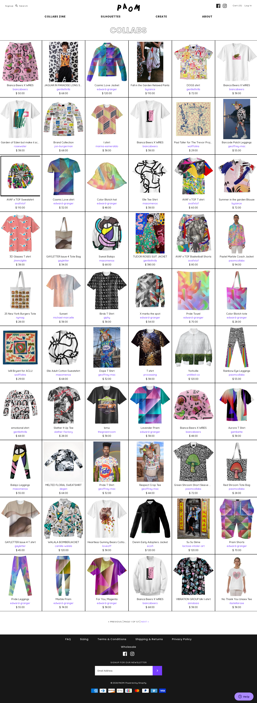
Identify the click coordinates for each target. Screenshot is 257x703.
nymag (20, 317)
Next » (145, 621)
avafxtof (20, 203)
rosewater (20, 146)
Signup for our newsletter (128, 662)
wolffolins (193, 146)
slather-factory (63, 431)
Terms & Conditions (112, 639)
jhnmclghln (20, 260)
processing (150, 374)
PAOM (121, 683)
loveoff (106, 546)
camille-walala (63, 546)
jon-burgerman (63, 146)
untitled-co (193, 374)
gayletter (63, 260)
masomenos (150, 203)
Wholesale (128, 647)
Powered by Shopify (135, 683)
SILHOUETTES (111, 16)
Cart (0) (238, 5)
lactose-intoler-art (193, 546)
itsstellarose (237, 603)
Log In (248, 5)
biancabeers (20, 89)
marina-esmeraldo (107, 146)
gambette (237, 431)
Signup (9, 6)
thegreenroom (107, 431)
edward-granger (107, 89)
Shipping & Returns (149, 639)
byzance (150, 89)
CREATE (161, 16)
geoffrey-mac (236, 146)
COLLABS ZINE (55, 16)
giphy (107, 317)
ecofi (150, 546)
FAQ (68, 639)
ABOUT (207, 16)
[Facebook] (218, 6)
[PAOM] (128, 5)
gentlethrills (63, 89)
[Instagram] (225, 6)
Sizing (84, 639)
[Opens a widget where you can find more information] (244, 697)
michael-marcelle (63, 317)
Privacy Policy (182, 639)
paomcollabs (237, 260)
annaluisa (193, 603)
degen (63, 488)
